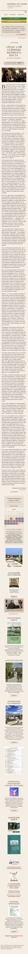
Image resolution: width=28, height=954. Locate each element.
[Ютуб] (4, 12)
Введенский (21, 14)
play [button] (6, 63)
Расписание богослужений (14, 21)
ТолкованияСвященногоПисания (13, 886)
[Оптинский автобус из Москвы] (14, 567)
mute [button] (17, 63)
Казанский (12, 14)
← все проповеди (14, 42)
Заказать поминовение (14, 18)
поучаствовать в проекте (14, 896)
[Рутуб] (7, 12)
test (22, 63)
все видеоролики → (14, 613)
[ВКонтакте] (2, 12)
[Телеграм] (9, 12)
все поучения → (23, 38)
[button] (2, 38)
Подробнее (14, 931)
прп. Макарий (21, 34)
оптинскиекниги (14, 819)
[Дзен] (11, 12)
